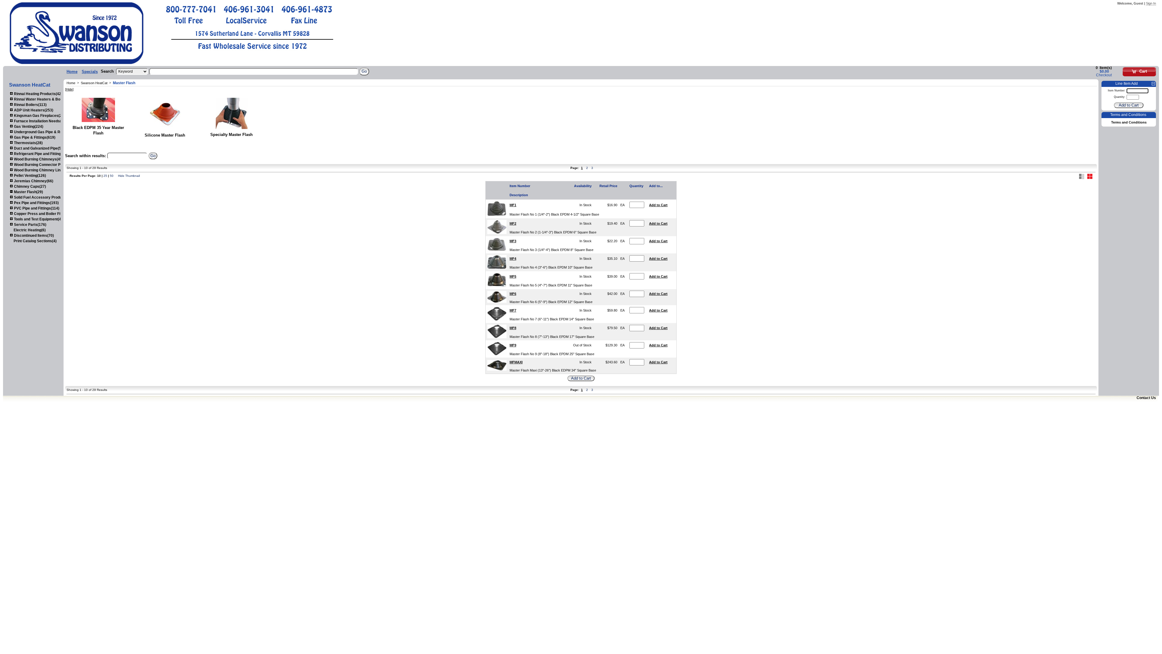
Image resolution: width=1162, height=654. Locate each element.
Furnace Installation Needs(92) (40, 121)
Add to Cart (658, 205)
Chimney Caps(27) (29, 186)
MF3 (513, 241)
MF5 (513, 276)
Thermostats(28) (28, 143)
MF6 (513, 294)
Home (72, 71)
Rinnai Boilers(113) (30, 105)
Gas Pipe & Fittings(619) (34, 137)
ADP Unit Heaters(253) (33, 110)
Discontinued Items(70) (33, 235)
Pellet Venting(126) (29, 175)
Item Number (520, 186)
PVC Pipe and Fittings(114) (36, 208)
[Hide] (69, 89)
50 (111, 175)
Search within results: (85, 156)
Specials (90, 71)
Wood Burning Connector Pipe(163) (43, 165)
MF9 (513, 345)
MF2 (513, 223)
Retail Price (608, 186)
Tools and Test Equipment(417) (40, 219)
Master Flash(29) (28, 192)
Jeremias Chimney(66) (33, 181)
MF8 (513, 328)
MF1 (513, 205)
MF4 (513, 258)
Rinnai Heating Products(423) (38, 94)
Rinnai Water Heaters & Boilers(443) (45, 99)
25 (105, 175)
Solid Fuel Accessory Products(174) (44, 197)
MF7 (513, 310)
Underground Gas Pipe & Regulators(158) (49, 132)
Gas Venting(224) (28, 126)
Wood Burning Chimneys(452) (39, 159)
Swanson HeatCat (94, 83)
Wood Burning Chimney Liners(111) (43, 170)
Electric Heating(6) (30, 230)
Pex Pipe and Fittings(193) (36, 203)
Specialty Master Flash (231, 134)
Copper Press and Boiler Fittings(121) (46, 214)
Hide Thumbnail (129, 175)
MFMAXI (516, 362)
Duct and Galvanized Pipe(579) (40, 148)
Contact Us (1146, 398)
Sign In (1151, 3)
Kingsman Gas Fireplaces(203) (40, 116)
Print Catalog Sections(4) (35, 241)
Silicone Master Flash (165, 135)
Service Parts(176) (29, 225)
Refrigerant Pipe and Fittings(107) (42, 154)
